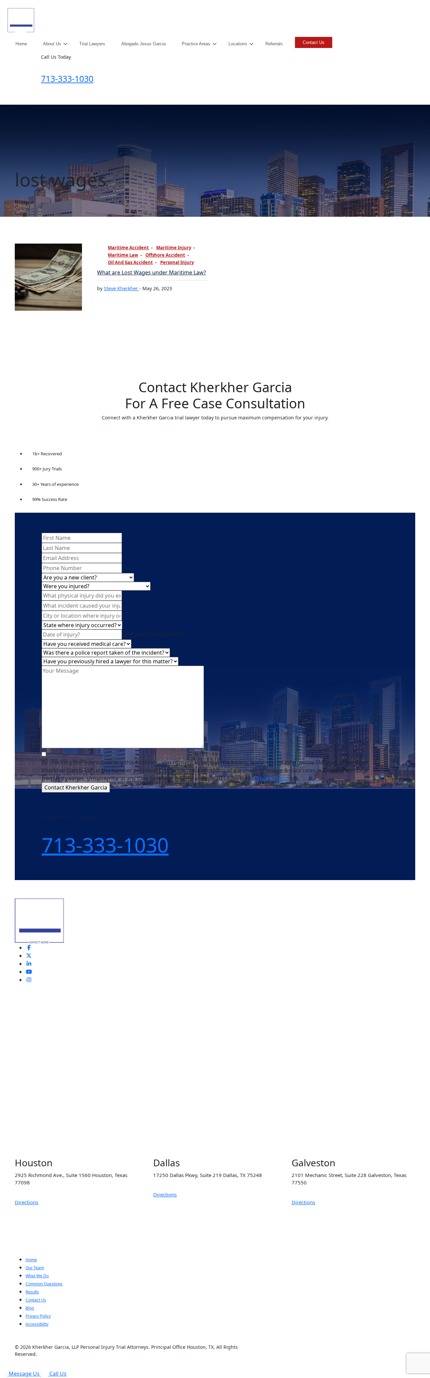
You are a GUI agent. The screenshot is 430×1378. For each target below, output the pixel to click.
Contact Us (314, 42)
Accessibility (37, 1324)
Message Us (25, 1373)
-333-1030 (67, 78)
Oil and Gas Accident (130, 262)
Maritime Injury (173, 248)
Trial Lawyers (92, 43)
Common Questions (44, 1284)
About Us (52, 43)
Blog (30, 1308)
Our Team (35, 1268)
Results (32, 1292)
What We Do (37, 1276)
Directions (26, 1202)
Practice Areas (196, 43)
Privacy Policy (271, 778)
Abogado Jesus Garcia (143, 43)
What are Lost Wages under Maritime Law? (151, 272)
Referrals (274, 43)
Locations (237, 43)
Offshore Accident (165, 255)
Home (21, 43)
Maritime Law (123, 255)
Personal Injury (177, 262)
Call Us (58, 1373)
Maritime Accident (128, 248)
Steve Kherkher (121, 288)
